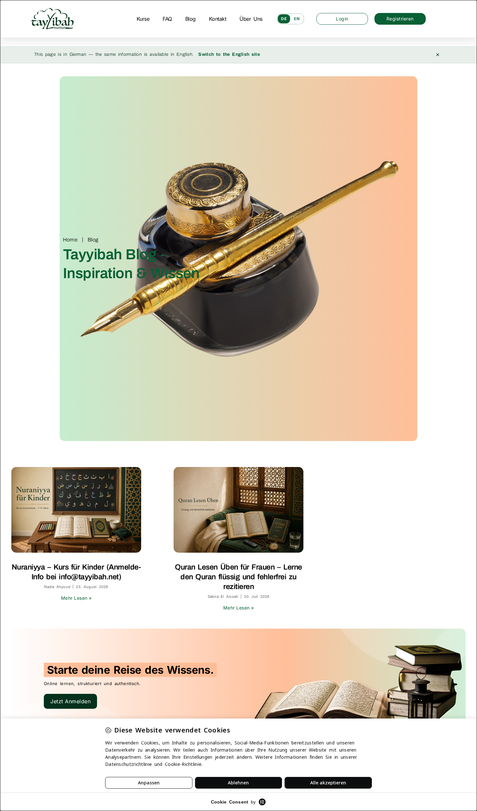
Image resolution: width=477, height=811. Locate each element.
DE (284, 18)
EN (297, 18)
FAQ (167, 19)
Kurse (143, 19)
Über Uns (250, 19)
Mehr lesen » (76, 598)
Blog (190, 19)
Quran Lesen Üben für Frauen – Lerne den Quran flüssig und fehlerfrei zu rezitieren (238, 577)
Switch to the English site (229, 54)
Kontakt (217, 19)
